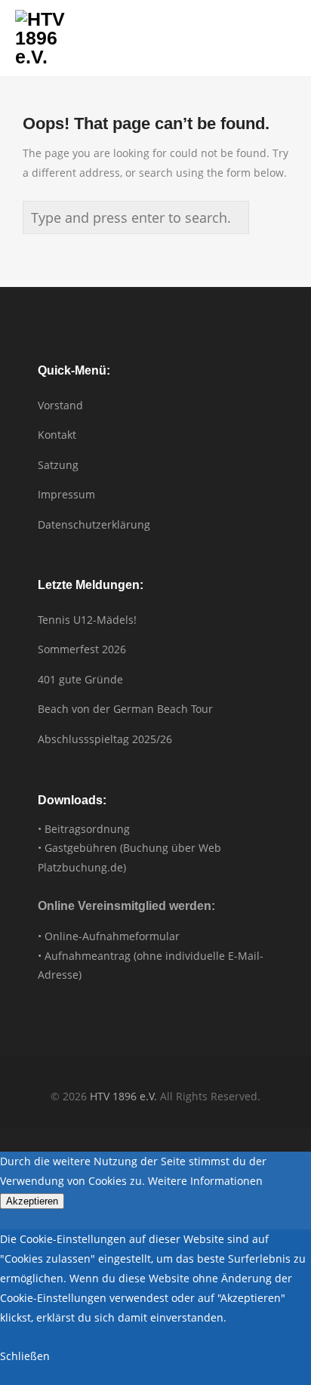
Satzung (58, 465)
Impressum (66, 494)
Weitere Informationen (205, 1181)
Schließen (25, 1356)
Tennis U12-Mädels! (87, 619)
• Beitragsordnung (84, 829)
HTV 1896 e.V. (123, 1096)
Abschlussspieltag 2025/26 (105, 739)
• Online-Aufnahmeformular (109, 936)
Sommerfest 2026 (82, 649)
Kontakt (57, 434)
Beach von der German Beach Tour (125, 709)
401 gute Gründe (80, 679)
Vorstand (60, 405)
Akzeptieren (32, 1201)
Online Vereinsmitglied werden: (126, 905)
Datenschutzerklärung (94, 524)
